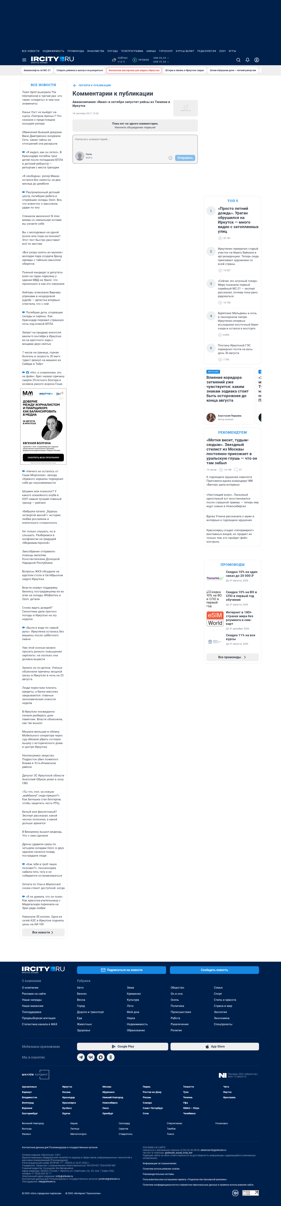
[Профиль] (256, 60)
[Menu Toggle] (24, 60)
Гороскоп (166, 51)
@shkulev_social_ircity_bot (178, 1152)
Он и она (177, 993)
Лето (130, 1006)
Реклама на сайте (34, 993)
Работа (175, 1018)
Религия (176, 1030)
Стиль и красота (225, 1000)
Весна (81, 1000)
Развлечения (179, 1024)
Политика (177, 1006)
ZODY (222, 51)
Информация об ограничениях (159, 1163)
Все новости (31, 51)
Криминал (134, 993)
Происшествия (181, 1012)
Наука (131, 1018)
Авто (80, 987)
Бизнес (82, 993)
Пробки (141, 60)
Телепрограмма (132, 51)
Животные (84, 1024)
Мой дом (133, 1012)
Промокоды (75, 51)
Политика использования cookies (161, 1168)
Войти (89, 157)
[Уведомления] (247, 60)
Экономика (221, 1018)
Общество (177, 987)
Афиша (151, 51)
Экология (220, 1012)
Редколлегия (206, 51)
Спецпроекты (223, 1024)
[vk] (91, 1057)
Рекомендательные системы (158, 1174)
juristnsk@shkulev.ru (109, 1179)
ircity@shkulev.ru (64, 1176)
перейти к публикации (95, 85)
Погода (112, 51)
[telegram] (81, 1057)
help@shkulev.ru (47, 1181)
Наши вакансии (32, 1006)
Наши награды (32, 1000)
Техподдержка (31, 1012)
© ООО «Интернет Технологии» (83, 1193)
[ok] (111, 1057)
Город (81, 1006)
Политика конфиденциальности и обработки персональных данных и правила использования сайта (198, 1184)
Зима (130, 987)
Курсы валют (185, 51)
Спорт (218, 993)
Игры (232, 51)
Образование (136, 1030)
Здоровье (83, 1030)
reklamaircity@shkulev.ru (213, 1150)
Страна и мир (223, 1006)
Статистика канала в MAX (39, 1024)
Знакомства (95, 51)
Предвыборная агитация (38, 1018)
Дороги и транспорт (90, 1012)
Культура (133, 1000)
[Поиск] (238, 60)
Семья (218, 987)
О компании (30, 987)
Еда (79, 1018)
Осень (175, 1000)
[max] (101, 1057)
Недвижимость (53, 51)
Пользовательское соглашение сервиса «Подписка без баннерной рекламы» (185, 1179)
